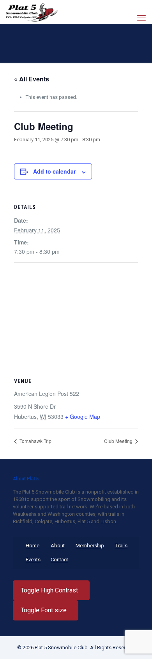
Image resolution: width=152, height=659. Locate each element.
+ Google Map (82, 416)
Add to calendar (54, 171)
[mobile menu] (141, 18)
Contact (59, 559)
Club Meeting (119, 441)
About (58, 545)
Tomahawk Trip (34, 441)
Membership (90, 545)
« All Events (31, 78)
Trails (121, 545)
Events (33, 559)
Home (32, 545)
